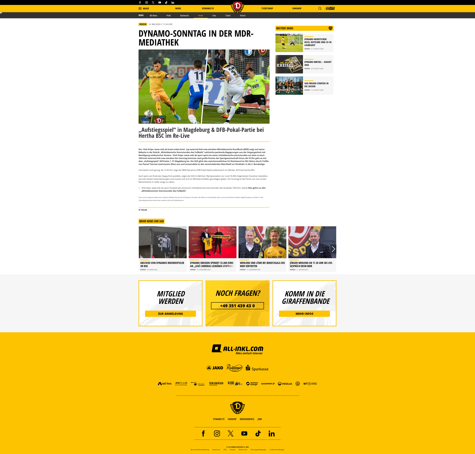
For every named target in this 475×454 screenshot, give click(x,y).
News (178, 8)
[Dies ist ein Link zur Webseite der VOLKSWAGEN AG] (298, 383)
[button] (320, 8)
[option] (163, 249)
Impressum (216, 450)
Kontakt (232, 450)
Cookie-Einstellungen (277, 450)
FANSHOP (232, 419)
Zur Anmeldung (170, 313)
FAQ (225, 450)
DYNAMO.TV (208, 8)
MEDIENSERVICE (247, 419)
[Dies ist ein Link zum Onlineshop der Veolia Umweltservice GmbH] (285, 383)
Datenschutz (243, 450)
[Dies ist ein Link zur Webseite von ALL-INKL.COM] (237, 349)
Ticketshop (267, 8)
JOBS (260, 419)
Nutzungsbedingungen (258, 450)
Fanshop (296, 8)
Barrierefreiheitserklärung (200, 450)
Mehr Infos (304, 313)
